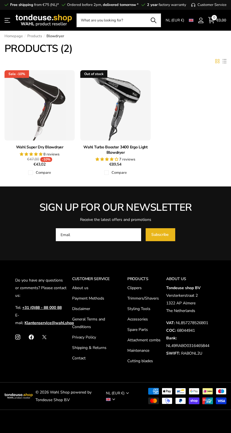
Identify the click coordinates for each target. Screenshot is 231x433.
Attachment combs (144, 340)
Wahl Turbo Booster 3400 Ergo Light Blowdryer (115, 150)
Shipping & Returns (89, 347)
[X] (44, 337)
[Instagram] (17, 337)
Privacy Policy (84, 337)
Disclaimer (81, 308)
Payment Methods (88, 298)
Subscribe (160, 234)
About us (80, 288)
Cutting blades (140, 361)
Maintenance (138, 350)
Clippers (134, 288)
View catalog (8, 20)
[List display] (224, 61)
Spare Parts (137, 329)
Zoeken (153, 20)
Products (34, 36)
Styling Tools (138, 308)
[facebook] (31, 337)
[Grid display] (217, 61)
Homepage (14, 36)
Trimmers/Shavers (143, 298)
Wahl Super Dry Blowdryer (39, 147)
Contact (79, 358)
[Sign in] (200, 20)
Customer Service (91, 279)
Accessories (137, 319)
